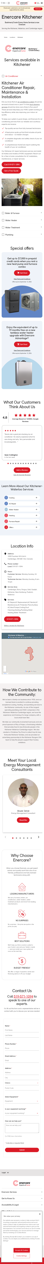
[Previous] (5, 837)
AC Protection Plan (24, 605)
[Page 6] (20, 463)
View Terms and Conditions (22, 279)
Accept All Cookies (21, 1250)
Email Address (10, 1056)
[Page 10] (31, 463)
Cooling (22, 607)
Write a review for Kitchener (14, 625)
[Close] (40, 1214)
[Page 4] (15, 463)
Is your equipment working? (15, 1109)
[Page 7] (23, 463)
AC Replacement (21, 602)
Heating (18, 610)
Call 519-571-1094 (11, 164)
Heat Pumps (14, 607)
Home (5, 37)
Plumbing (24, 610)
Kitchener (20, 37)
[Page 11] (33, 463)
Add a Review (22, 470)
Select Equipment (11, 1097)
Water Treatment (20, 612)
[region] (22, 442)
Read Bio (23, 820)
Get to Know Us (8, 1198)
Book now (38, 9)
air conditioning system (26, 102)
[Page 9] (28, 463)
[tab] (12, 838)
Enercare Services (9, 1192)
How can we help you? (13, 1121)
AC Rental (31, 602)
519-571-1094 (17, 566)
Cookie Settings (21, 1256)
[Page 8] (25, 463)
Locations (12, 37)
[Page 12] (36, 463)
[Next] (39, 837)
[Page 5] (18, 463)
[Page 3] (13, 463)
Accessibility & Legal (10, 1205)
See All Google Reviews (22, 475)
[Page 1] (8, 463)
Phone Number (10, 1044)
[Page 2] (10, 463)
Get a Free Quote (11, 171)
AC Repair (11, 602)
